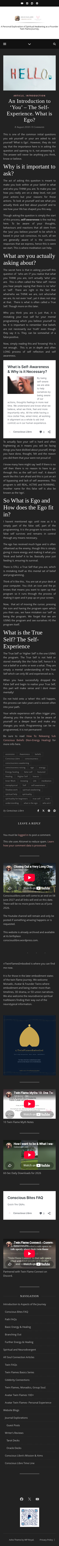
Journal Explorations (16, 1417)
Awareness (25, 754)
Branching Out (13, 1334)
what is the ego (31, 803)
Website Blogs (11, 1410)
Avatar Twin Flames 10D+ (19, 1395)
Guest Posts (13, 1425)
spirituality (27, 794)
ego (32, 767)
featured (41, 772)
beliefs (38, 754)
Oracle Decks (14, 1448)
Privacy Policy (46, 1539)
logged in (23, 835)
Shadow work (11, 789)
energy (42, 767)
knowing (24, 780)
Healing (8, 776)
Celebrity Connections (17, 1379)
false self (28, 772)
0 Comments (38, 127)
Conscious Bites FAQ (16, 1311)
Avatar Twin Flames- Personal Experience (28, 1402)
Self (24, 785)
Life (34, 780)
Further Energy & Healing (19, 1342)
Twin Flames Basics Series (19, 1372)
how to (36, 776)
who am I (47, 803)
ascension (10, 754)
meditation (35, 247)
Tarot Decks (13, 1440)
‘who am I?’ (24, 273)
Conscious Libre (12, 758)
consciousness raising (15, 767)
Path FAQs (11, 1319)
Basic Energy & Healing (18, 1326)
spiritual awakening (31, 789)
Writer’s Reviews (14, 1432)
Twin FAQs (11, 1364)
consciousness (31, 758)
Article (19, 95)
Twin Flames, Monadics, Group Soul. (25, 1387)
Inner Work (10, 780)
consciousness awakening (17, 763)
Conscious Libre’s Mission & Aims (24, 1455)
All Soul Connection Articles (18, 1357)
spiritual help (11, 794)
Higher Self (23, 776)
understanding (12, 803)
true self (36, 798)
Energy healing (12, 772)
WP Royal (29, 1539)
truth (47, 798)
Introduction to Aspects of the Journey (24, 1304)
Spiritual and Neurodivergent (19, 1349)
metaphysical (11, 785)
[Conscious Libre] (29, 19)
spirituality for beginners (16, 798)
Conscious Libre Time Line (19, 1463)
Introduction (36, 95)
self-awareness (38, 785)
